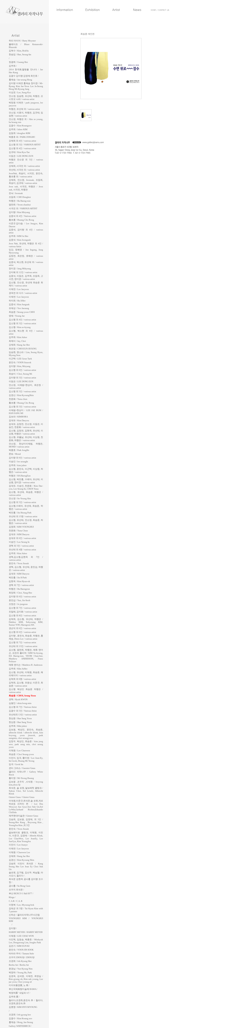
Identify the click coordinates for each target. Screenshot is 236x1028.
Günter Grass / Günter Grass (21, 797)
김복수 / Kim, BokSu (19, 50)
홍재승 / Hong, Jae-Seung (21, 1022)
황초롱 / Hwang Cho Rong (21, 220)
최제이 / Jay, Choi (17, 341)
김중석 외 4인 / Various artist (22, 216)
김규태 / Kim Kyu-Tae (19, 152)
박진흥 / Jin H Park (18, 577)
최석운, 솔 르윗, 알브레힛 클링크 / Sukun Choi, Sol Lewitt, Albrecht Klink (26, 791)
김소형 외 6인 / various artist (22, 370)
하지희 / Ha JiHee (17, 300)
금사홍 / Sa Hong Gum (19, 886)
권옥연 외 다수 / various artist (23, 293)
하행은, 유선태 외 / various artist (24, 109)
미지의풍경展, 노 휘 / (19, 985)
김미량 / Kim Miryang (19, 212)
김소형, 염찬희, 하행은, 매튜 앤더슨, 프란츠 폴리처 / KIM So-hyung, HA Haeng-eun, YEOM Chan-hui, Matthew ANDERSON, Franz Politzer (26, 656)
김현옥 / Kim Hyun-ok (19, 581)
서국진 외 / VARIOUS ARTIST (23, 208)
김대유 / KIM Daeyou (19, 534)
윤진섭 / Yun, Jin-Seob (19, 600)
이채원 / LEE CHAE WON (21, 936)
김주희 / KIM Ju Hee (18, 236)
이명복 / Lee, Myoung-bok (21, 905)
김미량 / (13, 928)
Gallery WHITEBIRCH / (20, 1026)
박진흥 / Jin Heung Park (20, 512)
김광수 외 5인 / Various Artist (23, 711)
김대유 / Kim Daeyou (19, 420)
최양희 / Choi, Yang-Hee (20, 592)
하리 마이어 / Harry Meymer (22, 40)
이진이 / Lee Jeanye (18, 844)
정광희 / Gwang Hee (18, 62)
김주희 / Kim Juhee (18, 337)
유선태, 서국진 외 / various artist (24, 169)
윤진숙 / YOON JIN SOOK (21, 949)
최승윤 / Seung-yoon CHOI (22, 312)
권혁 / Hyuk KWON (18, 699)
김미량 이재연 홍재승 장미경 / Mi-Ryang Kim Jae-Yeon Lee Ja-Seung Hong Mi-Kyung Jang (26, 86)
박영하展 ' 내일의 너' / (19, 993)
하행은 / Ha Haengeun (19, 589)
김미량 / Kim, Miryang (19, 366)
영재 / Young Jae (17, 316)
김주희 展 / (14, 996)
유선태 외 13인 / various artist (23, 646)
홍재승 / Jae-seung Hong (20, 79)
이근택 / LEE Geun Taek (20, 358)
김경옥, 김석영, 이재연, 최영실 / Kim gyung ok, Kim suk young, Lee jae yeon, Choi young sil (26, 979)
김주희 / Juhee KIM (18, 129)
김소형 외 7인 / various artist (22, 608)
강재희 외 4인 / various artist (22, 140)
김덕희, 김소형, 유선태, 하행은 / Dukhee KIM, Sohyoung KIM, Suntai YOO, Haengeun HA (26, 622)
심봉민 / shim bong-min (20, 703)
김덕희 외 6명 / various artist (22, 679)
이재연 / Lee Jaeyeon (19, 289)
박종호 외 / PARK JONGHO (22, 137)
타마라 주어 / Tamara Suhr (21, 953)
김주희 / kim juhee (18, 465)
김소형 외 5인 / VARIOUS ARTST (25, 144)
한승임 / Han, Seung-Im (20, 54)
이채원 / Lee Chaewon (19, 750)
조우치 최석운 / (16, 889)
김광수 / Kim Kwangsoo (20, 125)
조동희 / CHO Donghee (20, 197)
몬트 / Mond (15, 454)
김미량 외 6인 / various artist (22, 457)
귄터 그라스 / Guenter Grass (22, 768)
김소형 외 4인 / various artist (22, 148)
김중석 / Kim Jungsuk (19, 304)
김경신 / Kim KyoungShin (21, 395)
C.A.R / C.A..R (15, 901)
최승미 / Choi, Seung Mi (20, 374)
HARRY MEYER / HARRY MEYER (26, 932)
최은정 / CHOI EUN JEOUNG (23, 348)
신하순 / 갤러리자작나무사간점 (24, 915)
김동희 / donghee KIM (19, 133)
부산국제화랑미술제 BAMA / (23, 989)
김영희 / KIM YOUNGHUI (21, 526)
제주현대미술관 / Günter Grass (23, 815)
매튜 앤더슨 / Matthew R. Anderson (26, 665)
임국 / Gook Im (16, 764)
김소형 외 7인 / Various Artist (23, 707)
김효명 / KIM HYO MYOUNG (23, 1007)
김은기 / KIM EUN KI (19, 946)
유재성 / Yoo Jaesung (19, 308)
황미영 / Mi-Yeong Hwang (21, 778)
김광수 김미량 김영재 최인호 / (24, 76)
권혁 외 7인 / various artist (21, 585)
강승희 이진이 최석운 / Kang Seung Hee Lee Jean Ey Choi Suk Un (26, 866)
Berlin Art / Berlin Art (19, 965)
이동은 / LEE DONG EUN (21, 156)
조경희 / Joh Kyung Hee (20, 961)
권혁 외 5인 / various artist (21, 545)
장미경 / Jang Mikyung (20, 268)
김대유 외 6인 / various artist (22, 538)
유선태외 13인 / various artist (23, 714)
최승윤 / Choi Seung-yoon (21, 754)
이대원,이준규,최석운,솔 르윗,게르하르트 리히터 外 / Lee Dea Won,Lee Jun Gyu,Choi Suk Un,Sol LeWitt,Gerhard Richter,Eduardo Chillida (26, 806)
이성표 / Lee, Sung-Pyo (20, 92)
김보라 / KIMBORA (18, 416)
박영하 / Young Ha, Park (20, 972)
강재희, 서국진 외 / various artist (24, 166)
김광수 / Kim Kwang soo (20, 1018)
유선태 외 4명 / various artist (22, 549)
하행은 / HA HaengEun (20, 475)
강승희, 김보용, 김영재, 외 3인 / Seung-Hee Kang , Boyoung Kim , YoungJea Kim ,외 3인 (26, 822)
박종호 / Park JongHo (19, 450)
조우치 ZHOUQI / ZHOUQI (21, 957)
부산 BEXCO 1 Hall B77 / (21, 893)
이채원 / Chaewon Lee (19, 852)
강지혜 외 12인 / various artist (23, 272)
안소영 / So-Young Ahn (20, 498)
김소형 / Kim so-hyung (20, 327)
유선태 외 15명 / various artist (23, 516)
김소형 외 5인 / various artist (22, 323)
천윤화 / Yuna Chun (18, 530)
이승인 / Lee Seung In (19, 542)
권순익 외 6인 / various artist (22, 628)
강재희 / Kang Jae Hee (19, 345)
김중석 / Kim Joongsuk (20, 240)
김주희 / (13, 66)
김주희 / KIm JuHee (18, 668)
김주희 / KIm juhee (18, 726)
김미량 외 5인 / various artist (22, 377)
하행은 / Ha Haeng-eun (20, 201)
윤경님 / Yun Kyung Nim (20, 968)
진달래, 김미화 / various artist (23, 611)
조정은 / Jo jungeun (18, 604)
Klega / (12, 897)
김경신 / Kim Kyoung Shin (21, 860)
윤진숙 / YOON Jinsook (20, 362)
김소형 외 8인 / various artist (22, 615)
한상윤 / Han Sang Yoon (20, 718)
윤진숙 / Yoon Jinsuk (19, 563)
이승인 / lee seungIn (18, 461)
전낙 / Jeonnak (16, 193)
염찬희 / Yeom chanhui (20, 204)
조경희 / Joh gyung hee (20, 1014)
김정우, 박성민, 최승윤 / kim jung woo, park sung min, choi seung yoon (26, 744)
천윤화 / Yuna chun (18, 399)
